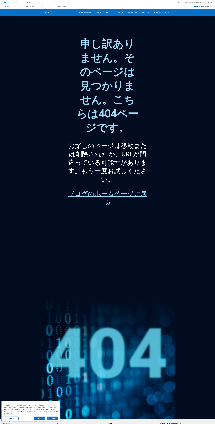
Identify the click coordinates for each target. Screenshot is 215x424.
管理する (11, 418)
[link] (191, 2)
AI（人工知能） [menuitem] (7, 6)
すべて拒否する (40, 418)
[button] (181, 2)
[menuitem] (17, 7)
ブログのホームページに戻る (107, 198)
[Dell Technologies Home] (10, 2)
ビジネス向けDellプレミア (205, 6)
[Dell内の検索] (73, 2)
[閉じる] (57, 403)
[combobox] (49, 2)
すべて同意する (52, 418)
